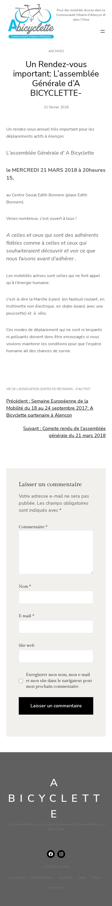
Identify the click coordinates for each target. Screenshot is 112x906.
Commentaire (33, 527)
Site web (26, 645)
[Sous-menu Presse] (103, 877)
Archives (56, 51)
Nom (25, 586)
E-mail (26, 616)
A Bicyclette (56, 798)
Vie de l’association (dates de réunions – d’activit (48, 389)
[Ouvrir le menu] (102, 31)
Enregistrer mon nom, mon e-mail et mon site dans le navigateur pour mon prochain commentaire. (59, 680)
